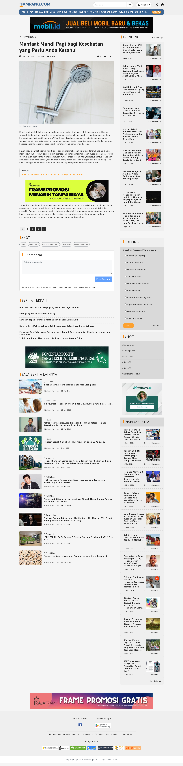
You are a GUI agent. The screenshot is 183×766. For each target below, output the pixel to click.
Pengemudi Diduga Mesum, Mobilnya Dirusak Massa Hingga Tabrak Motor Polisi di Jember (78, 500)
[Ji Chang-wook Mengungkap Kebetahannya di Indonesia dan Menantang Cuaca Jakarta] (30, 481)
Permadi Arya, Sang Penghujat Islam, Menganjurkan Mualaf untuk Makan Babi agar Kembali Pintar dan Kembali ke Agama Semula (133, 561)
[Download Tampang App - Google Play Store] (103, 725)
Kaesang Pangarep (136, 255)
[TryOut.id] (133, 748)
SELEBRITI (84, 12)
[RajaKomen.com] (78, 748)
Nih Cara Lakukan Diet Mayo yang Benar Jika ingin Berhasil (49, 307)
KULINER (73, 12)
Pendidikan (50, 553)
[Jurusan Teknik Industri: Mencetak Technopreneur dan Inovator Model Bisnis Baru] (153, 134)
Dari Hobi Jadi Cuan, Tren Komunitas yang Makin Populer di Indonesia (133, 91)
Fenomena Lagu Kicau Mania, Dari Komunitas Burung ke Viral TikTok (133, 112)
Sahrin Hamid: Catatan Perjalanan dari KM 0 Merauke (134, 537)
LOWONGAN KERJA (108, 12)
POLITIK (94, 12)
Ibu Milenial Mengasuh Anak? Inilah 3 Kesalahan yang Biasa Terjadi (78, 404)
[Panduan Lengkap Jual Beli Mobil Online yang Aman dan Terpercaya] (153, 176)
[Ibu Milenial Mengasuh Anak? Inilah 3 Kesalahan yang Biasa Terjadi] (30, 405)
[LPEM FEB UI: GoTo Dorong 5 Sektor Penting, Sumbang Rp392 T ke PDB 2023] (30, 538)
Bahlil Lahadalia (135, 262)
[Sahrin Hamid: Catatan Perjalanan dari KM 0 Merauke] (153, 539)
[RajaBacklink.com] (50, 748)
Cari (129, 4)
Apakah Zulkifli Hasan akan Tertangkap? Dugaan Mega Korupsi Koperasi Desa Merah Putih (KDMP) (133, 456)
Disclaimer (99, 734)
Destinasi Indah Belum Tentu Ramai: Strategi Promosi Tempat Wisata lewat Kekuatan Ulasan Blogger (134, 435)
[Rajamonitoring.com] (91, 748)
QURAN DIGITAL (125, 12)
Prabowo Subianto (136, 311)
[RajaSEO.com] (119, 748)
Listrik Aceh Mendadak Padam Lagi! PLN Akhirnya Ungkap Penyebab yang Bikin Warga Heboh (132, 197)
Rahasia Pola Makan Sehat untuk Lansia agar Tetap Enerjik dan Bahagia (56, 326)
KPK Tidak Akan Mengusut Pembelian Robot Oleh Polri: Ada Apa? (132, 666)
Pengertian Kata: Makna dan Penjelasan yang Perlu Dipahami (75, 556)
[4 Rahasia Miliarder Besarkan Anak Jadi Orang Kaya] (30, 386)
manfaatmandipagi (50, 244)
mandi (23, 244)
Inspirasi (49, 382)
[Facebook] (80, 724)
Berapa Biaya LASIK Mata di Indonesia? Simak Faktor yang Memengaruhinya (133, 49)
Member (144, 4)
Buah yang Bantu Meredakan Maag (37, 313)
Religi (48, 420)
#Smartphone (128, 350)
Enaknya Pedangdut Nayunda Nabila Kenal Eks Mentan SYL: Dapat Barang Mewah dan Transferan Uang (78, 519)
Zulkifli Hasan (134, 276)
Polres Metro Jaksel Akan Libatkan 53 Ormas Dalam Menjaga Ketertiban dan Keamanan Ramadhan (75, 424)
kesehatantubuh (81, 244)
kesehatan (66, 244)
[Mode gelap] (157, 4)
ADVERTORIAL (36, 12)
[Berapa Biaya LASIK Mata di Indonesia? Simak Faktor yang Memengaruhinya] (153, 50)
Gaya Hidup (51, 401)
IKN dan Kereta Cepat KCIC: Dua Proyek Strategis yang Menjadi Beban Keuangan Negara (134, 645)
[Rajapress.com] (105, 748)
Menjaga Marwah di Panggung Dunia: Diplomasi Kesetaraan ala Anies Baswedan (134, 477)
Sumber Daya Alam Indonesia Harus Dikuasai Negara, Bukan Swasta (133, 623)
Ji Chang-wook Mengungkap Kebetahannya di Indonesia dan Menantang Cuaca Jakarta (75, 481)
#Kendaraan (128, 345)
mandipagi (34, 244)
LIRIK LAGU (49, 12)
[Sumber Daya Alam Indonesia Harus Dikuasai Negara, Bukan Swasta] (153, 624)
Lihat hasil (156, 325)
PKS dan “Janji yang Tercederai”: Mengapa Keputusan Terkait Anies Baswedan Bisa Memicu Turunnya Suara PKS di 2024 (134, 582)
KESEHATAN (30, 37)
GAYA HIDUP (62, 12)
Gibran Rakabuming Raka (139, 297)
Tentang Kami (55, 734)
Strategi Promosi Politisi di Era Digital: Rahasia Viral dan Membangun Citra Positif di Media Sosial (133, 603)
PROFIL (25, 12)
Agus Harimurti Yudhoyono (140, 304)
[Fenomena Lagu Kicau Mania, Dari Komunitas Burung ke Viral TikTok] (153, 113)
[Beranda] (162, 4)
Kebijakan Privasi (113, 734)
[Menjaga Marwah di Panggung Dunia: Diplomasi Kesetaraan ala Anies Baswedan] (153, 476)
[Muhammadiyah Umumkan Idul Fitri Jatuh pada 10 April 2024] (30, 443)
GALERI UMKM (141, 12)
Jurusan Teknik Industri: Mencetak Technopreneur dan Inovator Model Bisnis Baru (133, 134)
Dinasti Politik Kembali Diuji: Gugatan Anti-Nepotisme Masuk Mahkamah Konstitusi (133, 498)
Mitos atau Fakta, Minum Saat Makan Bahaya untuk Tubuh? (52, 174)
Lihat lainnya (157, 37)
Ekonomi (50, 458)
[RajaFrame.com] (64, 748)
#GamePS (126, 368)
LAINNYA (156, 12)
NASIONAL (50, 477)
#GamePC (126, 362)
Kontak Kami (128, 734)
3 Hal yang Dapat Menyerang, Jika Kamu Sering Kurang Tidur (50, 338)
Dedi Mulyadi (133, 290)
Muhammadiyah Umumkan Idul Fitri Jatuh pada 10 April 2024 (75, 442)
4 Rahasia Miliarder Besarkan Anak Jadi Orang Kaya (70, 384)
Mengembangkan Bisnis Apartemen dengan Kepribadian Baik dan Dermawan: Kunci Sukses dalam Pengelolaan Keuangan (77, 462)
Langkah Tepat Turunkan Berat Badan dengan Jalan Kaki (48, 319)
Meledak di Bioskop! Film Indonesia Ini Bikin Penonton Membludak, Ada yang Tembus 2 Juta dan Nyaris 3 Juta (133, 218)
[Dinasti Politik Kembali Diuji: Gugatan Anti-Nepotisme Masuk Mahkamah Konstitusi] (153, 497)
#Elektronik (128, 356)
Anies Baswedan (135, 318)
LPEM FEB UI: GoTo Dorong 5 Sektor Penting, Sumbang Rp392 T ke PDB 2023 (78, 538)
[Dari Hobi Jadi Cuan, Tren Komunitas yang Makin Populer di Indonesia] (153, 92)
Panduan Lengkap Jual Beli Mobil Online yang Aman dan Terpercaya (132, 175)
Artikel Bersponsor (71, 734)
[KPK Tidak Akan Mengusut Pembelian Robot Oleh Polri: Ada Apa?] (153, 666)
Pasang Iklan (87, 734)
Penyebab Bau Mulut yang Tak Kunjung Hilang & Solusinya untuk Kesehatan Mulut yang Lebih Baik (65, 333)
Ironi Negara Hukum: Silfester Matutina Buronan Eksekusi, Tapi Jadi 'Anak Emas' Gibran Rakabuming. (134, 519)
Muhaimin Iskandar (136, 269)
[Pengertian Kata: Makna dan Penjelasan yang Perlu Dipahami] (30, 557)
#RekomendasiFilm (131, 373)
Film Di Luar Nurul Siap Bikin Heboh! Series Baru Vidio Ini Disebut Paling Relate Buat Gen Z (133, 155)
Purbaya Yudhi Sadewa (138, 283)
